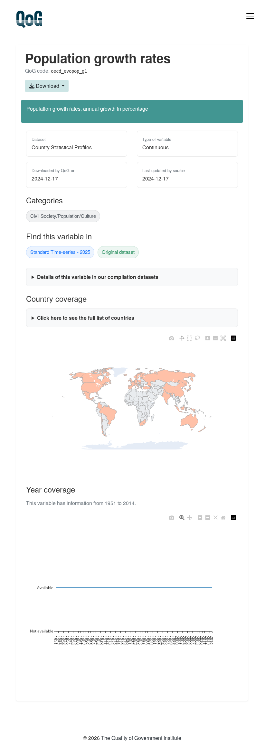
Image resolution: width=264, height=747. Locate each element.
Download (47, 85)
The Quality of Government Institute (141, 738)
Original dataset (118, 251)
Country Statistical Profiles (62, 147)
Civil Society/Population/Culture (63, 215)
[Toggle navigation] (250, 16)
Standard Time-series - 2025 (60, 251)
